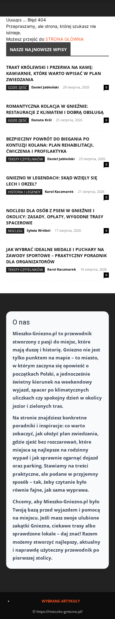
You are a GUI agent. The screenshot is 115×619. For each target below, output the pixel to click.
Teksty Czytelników (25, 159)
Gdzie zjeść (17, 87)
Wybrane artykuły (61, 601)
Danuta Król (41, 120)
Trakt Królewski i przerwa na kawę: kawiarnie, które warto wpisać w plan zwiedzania (53, 73)
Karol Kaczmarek (59, 191)
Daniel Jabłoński (45, 87)
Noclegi (15, 230)
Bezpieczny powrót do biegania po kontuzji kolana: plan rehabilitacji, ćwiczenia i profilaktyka (50, 145)
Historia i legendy (24, 191)
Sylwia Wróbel (38, 230)
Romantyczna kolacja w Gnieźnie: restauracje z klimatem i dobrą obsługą (55, 109)
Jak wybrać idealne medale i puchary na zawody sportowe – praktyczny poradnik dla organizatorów (56, 255)
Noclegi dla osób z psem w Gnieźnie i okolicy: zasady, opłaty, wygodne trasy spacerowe (54, 217)
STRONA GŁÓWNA (64, 39)
